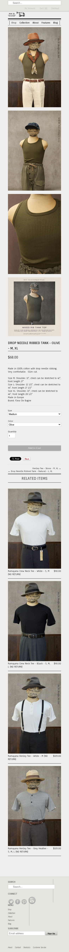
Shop (13, 22)
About (36, 22)
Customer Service (39, 947)
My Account (30, 8)
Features (46, 22)
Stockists (27, 947)
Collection (24, 22)
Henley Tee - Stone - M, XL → (46, 468)
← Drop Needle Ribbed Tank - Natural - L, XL (30, 471)
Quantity (12, 431)
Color (10, 421)
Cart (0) (43, 8)
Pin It (26, 459)
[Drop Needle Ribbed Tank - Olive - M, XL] (34, 67)
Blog (55, 22)
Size (10, 410)
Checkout (55, 8)
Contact (18, 947)
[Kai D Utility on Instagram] (32, 904)
